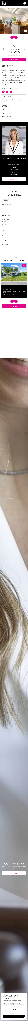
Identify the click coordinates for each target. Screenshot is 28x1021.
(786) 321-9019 (14, 169)
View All (14, 306)
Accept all (14, 1016)
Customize (14, 1013)
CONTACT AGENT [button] (14, 179)
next (16, 37)
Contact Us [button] (14, 873)
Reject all (14, 1009)
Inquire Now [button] (14, 59)
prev (12, 37)
